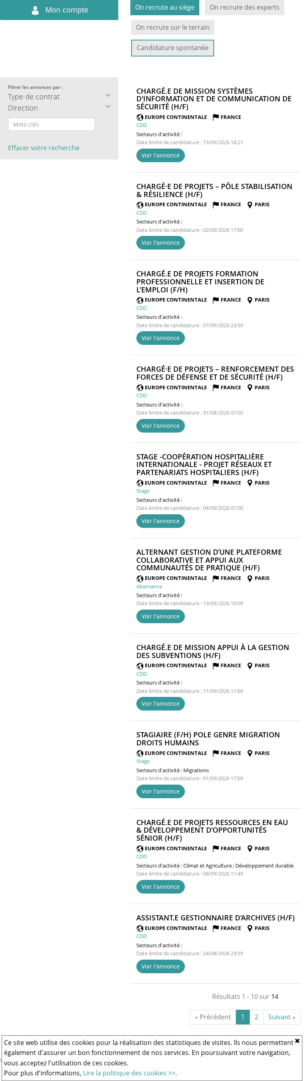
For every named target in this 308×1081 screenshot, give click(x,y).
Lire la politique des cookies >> (129, 1073)
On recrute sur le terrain (173, 27)
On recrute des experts (245, 7)
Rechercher (99, 124)
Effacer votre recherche (43, 147)
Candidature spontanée (173, 47)
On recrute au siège (165, 7)
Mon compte (65, 9)
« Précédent (213, 1017)
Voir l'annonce (161, 155)
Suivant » (282, 1017)
